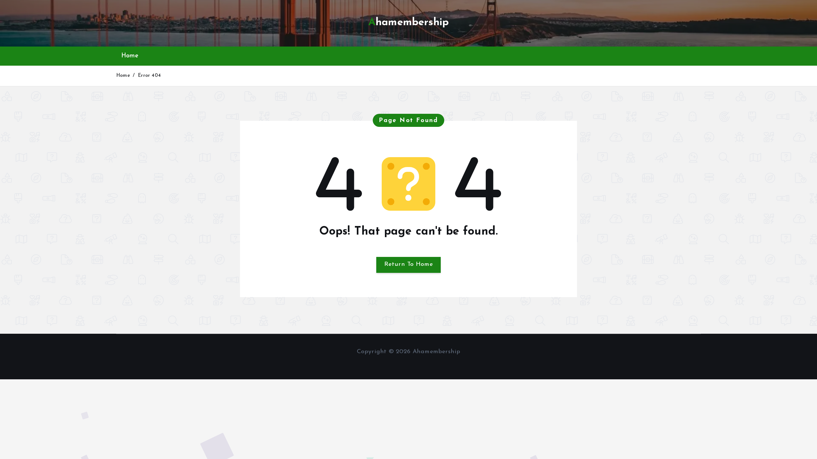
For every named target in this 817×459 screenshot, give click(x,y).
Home (129, 56)
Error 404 (149, 75)
